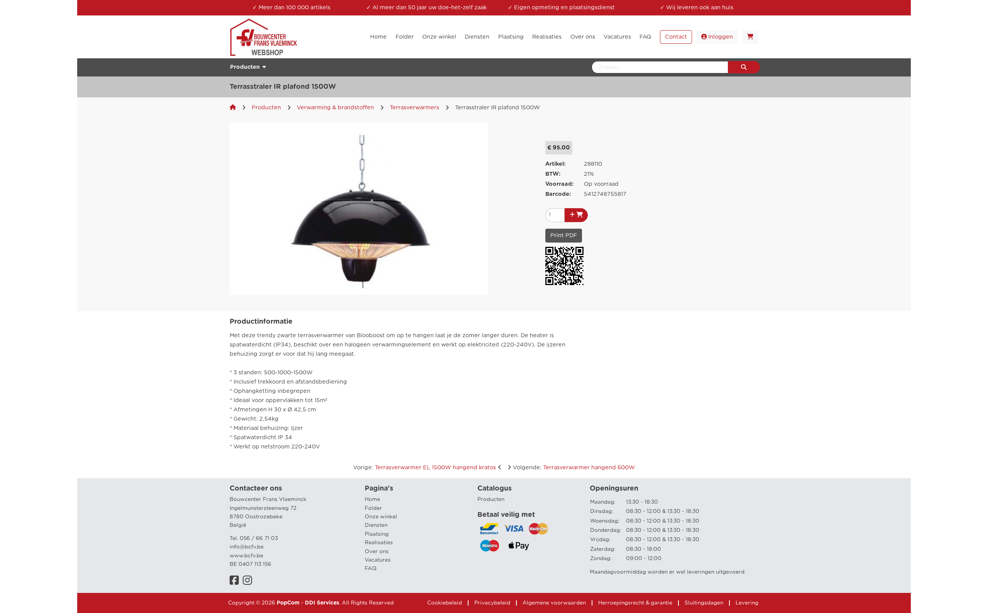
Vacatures (378, 560)
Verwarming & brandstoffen (335, 107)
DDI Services (322, 603)
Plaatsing (377, 534)
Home (372, 499)
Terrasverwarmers (414, 107)
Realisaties (379, 542)
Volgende (574, 467)
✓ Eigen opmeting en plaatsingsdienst (561, 7)
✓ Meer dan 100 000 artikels (291, 7)
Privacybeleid (492, 603)
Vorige (424, 467)
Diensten (376, 525)
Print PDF (563, 235)
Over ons (377, 551)
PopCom (288, 603)
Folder (373, 508)
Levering (747, 603)
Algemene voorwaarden (554, 603)
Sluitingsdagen (704, 603)
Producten (266, 107)
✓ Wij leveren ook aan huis (696, 7)
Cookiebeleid (444, 603)
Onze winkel (381, 517)
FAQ (371, 568)
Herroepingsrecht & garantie (635, 603)
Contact (676, 37)
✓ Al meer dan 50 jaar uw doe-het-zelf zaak (426, 7)
